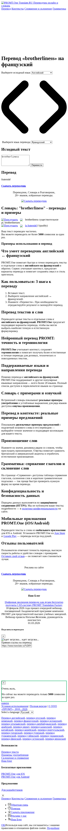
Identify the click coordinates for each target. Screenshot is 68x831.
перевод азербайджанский (41, 724)
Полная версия (38, 706)
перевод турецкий (34, 732)
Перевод (6, 8)
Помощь (15, 808)
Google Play (10, 536)
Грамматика (59, 8)
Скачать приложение (22, 812)
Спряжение (38, 8)
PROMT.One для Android (15, 776)
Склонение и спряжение (15, 758)
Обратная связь (19, 804)
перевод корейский (25, 729)
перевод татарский (11, 732)
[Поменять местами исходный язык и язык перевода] (34, 139)
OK (3, 825)
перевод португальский (51, 729)
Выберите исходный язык (15, 72)
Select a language (10, 712)
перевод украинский (51, 735)
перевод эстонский (33, 738)
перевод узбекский (28, 735)
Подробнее (53, 828)
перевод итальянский (13, 724)
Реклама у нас (19, 815)
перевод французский (26, 721)
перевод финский (11, 738)
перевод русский (35, 718)
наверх (5, 703)
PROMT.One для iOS (13, 773)
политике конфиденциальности (40, 508)
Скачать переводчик (13, 185)
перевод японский (55, 738)
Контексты (18, 8)
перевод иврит (21, 726)
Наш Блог (16, 819)
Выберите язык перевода (16, 142)
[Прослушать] (9, 219)
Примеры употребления (14, 755)
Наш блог (6, 760)
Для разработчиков (12, 790)
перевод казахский (41, 726)
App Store (59, 533)
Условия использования (14, 706)
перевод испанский (51, 721)
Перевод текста (10, 752)
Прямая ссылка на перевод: (16, 642)
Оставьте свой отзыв (13, 556)
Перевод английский (13, 718)
